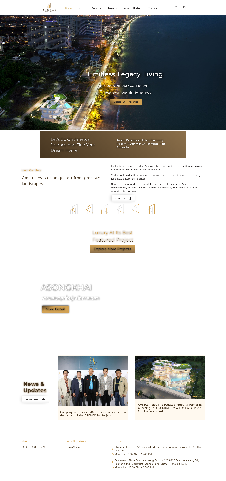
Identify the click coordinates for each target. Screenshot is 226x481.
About (81, 8)
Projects (112, 8)
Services (96, 8)
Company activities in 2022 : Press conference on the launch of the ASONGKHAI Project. (93, 414)
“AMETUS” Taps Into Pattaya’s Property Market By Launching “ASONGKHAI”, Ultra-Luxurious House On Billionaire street (169, 408)
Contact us (154, 8)
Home (68, 8)
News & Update (133, 8)
